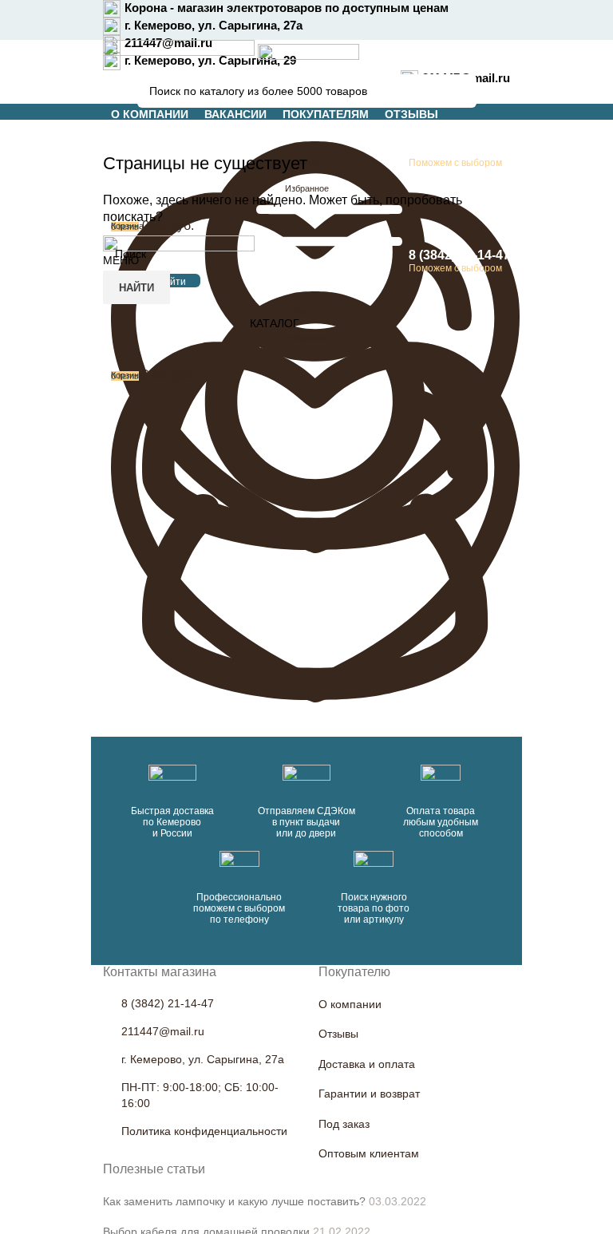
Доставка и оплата (366, 1064)
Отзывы (338, 1033)
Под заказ (344, 1123)
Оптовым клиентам (368, 1153)
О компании (350, 1004)
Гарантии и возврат (369, 1093)
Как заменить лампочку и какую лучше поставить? (234, 1201)
